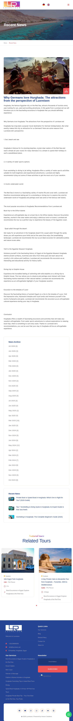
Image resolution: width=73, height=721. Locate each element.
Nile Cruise (9, 670)
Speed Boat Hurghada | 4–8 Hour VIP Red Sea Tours (20, 690)
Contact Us (41, 641)
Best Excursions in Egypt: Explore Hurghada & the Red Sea (20, 660)
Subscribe (53, 669)
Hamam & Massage (12, 673)
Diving (8, 685)
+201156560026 (14, 643)
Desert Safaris (10, 666)
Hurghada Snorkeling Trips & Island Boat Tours (20, 681)
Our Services (42, 630)
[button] (43, 5)
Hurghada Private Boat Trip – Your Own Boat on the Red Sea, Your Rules (19, 697)
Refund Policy (42, 637)
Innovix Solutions (46, 716)
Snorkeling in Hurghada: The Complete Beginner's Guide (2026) (39, 517)
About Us (41, 645)
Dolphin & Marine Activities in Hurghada (18, 677)
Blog (39, 633)
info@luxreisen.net (14, 647)
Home (5, 43)
